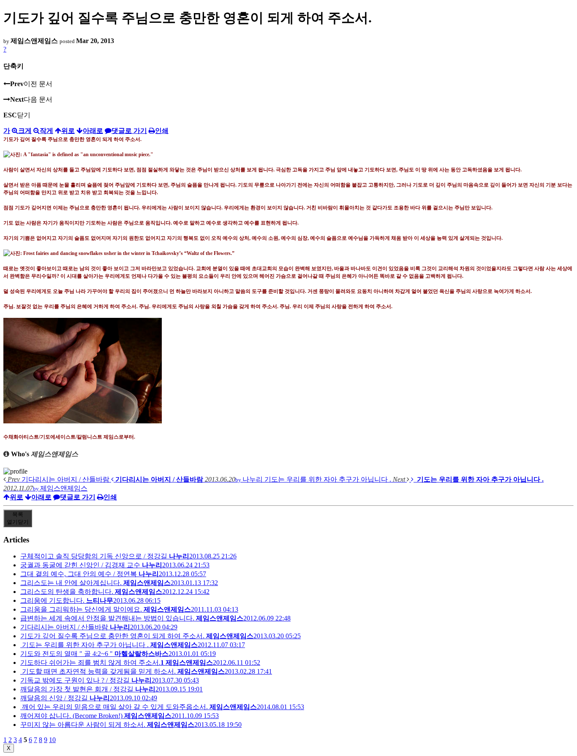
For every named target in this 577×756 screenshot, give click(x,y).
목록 (18, 518)
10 (52, 739)
